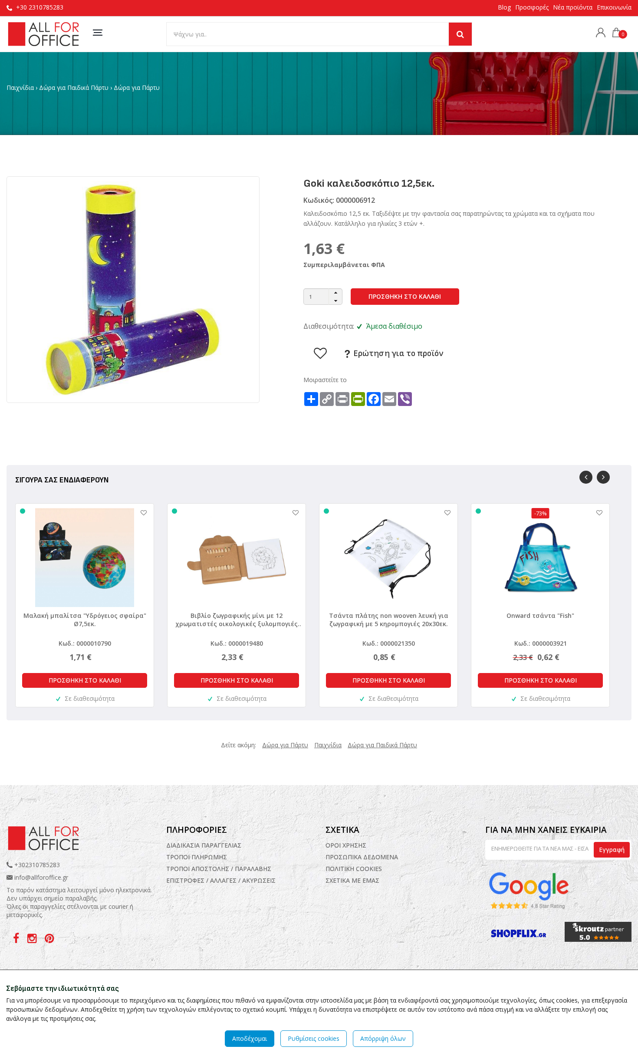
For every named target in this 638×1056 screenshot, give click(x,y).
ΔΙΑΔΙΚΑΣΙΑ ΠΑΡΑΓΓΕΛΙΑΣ (203, 845)
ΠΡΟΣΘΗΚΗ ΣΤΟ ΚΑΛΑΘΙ (404, 296)
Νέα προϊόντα (572, 7)
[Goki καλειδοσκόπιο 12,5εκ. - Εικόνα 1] (132, 289)
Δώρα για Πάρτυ (137, 87)
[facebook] (17, 940)
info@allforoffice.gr (41, 877)
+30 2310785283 (39, 7)
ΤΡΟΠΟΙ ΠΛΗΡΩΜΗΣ (196, 857)
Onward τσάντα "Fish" (540, 615)
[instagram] (32, 940)
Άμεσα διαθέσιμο (394, 326)
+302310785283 (36, 865)
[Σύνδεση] (598, 34)
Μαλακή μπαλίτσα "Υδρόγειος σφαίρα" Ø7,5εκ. (84, 619)
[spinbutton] (322, 296)
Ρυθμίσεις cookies (313, 1038)
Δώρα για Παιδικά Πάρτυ (74, 87)
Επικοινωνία (614, 7)
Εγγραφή (612, 849)
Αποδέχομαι (249, 1038)
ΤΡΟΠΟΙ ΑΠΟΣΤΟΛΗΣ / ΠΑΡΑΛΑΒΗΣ (218, 869)
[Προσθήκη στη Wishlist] (139, 512)
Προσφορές (532, 7)
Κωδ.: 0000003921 (540, 643)
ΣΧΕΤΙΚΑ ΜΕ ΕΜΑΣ (352, 880)
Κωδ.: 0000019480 (236, 643)
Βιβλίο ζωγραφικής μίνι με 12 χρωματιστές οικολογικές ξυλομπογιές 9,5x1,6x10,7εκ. (236, 619)
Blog (504, 7)
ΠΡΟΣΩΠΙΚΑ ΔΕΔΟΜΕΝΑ (362, 857)
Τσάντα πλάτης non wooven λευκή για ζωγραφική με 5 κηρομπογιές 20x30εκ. (388, 619)
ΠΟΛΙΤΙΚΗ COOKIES (354, 869)
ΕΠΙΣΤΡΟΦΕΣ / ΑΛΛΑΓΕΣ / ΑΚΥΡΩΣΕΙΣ (221, 880)
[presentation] (585, 477)
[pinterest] (49, 940)
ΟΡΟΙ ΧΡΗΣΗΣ (346, 845)
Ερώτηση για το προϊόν (397, 353)
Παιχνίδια (20, 87)
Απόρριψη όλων (383, 1038)
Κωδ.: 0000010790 (85, 643)
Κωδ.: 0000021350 (388, 643)
